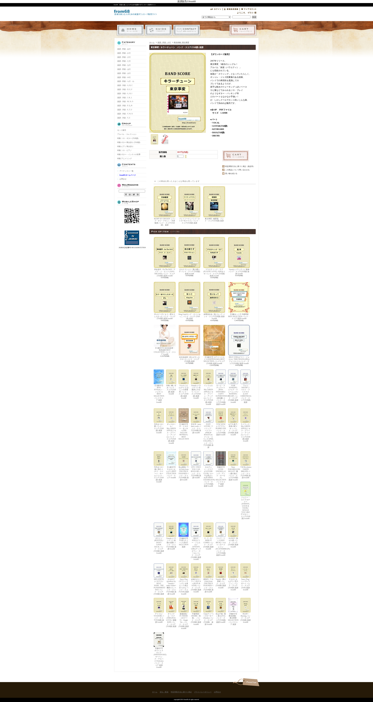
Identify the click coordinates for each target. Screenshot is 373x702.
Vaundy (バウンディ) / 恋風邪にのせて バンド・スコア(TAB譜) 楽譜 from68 (196, 392)
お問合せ (187, 30)
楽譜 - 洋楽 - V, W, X (125, 114)
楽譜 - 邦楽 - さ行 (124, 57)
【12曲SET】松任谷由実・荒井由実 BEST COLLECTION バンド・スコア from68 (165, 351)
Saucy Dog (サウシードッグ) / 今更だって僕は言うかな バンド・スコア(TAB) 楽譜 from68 (183, 586)
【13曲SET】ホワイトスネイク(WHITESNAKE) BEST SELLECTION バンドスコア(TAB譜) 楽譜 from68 (214, 360)
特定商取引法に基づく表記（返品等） (240, 166)
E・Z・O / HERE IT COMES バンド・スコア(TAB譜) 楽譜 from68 (208, 543)
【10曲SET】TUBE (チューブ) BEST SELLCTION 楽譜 (184, 542)
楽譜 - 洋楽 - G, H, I (124, 93)
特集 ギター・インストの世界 (128, 154)
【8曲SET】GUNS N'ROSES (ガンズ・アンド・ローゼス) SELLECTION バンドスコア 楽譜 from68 (221, 476)
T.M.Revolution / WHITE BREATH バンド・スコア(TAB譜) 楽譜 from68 (245, 472)
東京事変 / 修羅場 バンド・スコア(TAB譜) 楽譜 (214, 220)
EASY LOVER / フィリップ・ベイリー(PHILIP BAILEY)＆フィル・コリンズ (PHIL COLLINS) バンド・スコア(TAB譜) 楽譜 (208, 435)
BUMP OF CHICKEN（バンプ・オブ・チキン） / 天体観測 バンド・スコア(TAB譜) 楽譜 (164, 222)
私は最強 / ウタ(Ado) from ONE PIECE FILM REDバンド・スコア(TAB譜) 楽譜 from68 (183, 473)
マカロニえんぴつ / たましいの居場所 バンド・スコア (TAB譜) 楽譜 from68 (184, 392)
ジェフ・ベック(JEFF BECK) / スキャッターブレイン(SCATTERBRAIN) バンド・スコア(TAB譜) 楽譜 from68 (221, 546)
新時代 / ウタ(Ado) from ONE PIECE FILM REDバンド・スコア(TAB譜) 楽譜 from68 (208, 585)
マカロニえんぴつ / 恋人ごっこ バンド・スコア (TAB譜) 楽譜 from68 (233, 584)
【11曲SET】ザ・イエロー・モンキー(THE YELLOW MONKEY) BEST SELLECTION (183, 431)
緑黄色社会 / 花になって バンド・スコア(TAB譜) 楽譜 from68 (214, 316)
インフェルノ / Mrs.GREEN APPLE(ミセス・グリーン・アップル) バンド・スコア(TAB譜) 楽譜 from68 (208, 395)
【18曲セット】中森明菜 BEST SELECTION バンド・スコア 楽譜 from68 (239, 316)
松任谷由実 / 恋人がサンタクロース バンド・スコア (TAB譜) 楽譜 (189, 359)
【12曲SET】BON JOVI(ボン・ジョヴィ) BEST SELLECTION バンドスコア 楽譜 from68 (159, 394)
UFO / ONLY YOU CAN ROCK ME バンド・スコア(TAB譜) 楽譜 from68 (196, 472)
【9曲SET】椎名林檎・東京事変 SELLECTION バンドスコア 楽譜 (233, 619)
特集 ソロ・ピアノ (124, 150)
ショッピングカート (243, 30)
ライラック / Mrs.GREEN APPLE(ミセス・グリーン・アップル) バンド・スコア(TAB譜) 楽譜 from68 (245, 432)
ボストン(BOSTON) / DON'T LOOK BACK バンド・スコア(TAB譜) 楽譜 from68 (159, 545)
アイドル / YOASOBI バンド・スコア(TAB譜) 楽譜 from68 (159, 618)
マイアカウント (248, 9)
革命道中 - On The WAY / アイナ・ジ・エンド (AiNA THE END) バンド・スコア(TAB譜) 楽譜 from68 (164, 272)
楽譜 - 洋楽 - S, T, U (124, 110)
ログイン (215, 9)
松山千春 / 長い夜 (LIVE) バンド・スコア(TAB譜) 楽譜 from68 (221, 618)
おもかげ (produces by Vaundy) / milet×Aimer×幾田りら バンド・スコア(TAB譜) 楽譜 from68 (171, 586)
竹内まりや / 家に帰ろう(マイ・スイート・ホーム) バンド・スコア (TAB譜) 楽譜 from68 (159, 474)
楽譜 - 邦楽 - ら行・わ (125, 81)
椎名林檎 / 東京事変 (181, 42)
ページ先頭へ (251, 682)
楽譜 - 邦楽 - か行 (124, 53)
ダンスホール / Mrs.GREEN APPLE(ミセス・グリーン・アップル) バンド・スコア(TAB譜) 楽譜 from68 (171, 433)
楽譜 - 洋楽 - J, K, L (124, 98)
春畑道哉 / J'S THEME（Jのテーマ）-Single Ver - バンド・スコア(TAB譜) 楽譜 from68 (183, 621)
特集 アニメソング (124, 159)
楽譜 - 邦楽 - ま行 (124, 73)
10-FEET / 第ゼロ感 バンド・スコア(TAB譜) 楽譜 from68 (233, 542)
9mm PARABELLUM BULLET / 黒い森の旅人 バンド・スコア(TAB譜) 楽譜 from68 (233, 473)
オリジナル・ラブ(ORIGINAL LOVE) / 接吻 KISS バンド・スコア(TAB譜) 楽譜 (171, 620)
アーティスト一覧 (126, 171)
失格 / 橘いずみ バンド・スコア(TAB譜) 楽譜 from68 (171, 390)
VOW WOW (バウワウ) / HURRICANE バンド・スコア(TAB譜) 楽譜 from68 (221, 429)
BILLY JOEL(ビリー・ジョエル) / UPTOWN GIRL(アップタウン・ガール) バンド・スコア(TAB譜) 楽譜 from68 (196, 548)
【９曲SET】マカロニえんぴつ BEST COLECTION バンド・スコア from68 (171, 472)
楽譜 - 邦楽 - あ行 (124, 49)
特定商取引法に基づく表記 (181, 692)
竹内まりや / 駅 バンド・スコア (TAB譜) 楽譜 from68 (159, 428)
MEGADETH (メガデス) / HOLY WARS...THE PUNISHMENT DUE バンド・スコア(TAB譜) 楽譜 (159, 586)
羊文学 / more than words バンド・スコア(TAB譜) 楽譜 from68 (196, 428)
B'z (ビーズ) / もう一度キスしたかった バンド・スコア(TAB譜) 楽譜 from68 (164, 316)
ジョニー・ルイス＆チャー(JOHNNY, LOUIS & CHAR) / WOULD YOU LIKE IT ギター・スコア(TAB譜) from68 (245, 508)
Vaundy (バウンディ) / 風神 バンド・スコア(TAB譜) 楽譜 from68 (239, 271)
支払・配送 (158, 30)
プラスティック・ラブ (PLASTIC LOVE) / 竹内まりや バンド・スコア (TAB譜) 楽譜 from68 (214, 272)
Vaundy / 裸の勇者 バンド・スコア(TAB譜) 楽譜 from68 (221, 583)
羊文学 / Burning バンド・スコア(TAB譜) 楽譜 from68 (245, 618)
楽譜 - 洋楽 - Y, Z (123, 118)
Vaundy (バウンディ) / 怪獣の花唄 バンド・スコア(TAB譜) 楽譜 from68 (171, 543)
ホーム (130, 30)
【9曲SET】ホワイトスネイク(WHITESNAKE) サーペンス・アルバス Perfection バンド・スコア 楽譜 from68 (159, 657)
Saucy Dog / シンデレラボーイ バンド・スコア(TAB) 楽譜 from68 (245, 584)
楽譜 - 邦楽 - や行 (124, 77)
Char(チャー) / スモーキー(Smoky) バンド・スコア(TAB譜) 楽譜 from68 (208, 619)
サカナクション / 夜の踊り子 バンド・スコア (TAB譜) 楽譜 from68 (189, 271)
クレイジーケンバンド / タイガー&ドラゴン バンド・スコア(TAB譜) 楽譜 (189, 221)
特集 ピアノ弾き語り (125, 146)
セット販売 (121, 130)
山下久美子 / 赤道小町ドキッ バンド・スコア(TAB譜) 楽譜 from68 (233, 429)
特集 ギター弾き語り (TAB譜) (128, 142)
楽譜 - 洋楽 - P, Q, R (124, 106)
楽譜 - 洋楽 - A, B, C (125, 85)
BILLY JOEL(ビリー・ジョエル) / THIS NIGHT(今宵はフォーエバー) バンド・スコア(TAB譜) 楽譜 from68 (239, 360)
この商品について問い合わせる (237, 170)
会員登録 (231, 9)
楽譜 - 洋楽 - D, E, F (124, 89)
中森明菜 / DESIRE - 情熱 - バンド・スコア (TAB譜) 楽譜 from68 (196, 619)
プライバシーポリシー (203, 692)
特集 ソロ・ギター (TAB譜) (127, 138)
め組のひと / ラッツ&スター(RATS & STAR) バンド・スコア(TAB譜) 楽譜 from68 (196, 585)
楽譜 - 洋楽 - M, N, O (125, 101)
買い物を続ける (231, 173)
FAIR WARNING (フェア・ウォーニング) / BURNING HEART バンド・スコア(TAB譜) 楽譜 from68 (233, 394)
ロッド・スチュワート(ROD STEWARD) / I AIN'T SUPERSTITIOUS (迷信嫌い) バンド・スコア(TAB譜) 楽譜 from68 (221, 395)
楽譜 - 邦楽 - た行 (124, 61)
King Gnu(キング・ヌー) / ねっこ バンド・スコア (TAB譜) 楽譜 (189, 316)
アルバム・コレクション (127, 134)
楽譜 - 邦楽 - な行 (124, 65)
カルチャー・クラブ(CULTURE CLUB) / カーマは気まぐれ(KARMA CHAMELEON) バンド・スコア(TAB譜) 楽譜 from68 (208, 476)
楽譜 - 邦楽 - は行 (124, 69)
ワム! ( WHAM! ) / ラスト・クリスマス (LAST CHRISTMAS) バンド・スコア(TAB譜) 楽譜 (245, 394)
